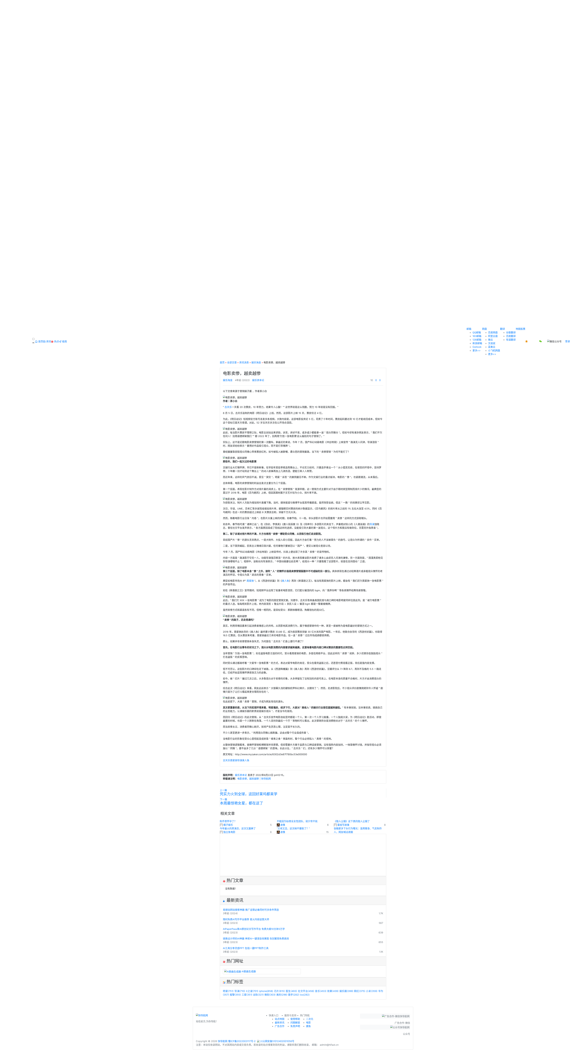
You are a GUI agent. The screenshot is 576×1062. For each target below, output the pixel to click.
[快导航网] (202, 1016)
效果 (332, 991)
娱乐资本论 (258, 380)
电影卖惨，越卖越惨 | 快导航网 (254, 778)
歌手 (293, 994)
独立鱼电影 (229, 832)
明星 (228, 991)
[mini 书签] (288, 1057)
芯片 (279, 991)
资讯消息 (244, 362)
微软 (270, 994)
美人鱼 (285, 580)
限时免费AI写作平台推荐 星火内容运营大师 (246, 919)
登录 (567, 341)
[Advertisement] (303, 855)
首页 (222, 362)
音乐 (320, 991)
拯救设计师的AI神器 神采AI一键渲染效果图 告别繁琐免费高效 (256, 938)
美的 (281, 994)
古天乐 (228, 407)
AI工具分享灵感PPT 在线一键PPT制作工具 (245, 948)
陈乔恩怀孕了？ (228, 821)
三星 (247, 994)
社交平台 (306, 991)
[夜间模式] (288, 1060)
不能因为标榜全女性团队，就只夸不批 (297, 821)
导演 (372, 524)
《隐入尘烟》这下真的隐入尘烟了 (352, 821)
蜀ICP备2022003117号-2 (242, 1041)
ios (305, 994)
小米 (371, 991)
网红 (359, 991)
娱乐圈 (346, 991)
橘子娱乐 (228, 824)
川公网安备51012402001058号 (277, 1041)
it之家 (252, 991)
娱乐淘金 (256, 362)
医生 (291, 991)
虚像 (282, 824)
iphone (266, 991)
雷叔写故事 (343, 824)
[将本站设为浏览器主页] (526, 341)
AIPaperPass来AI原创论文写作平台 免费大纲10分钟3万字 (254, 928)
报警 (235, 994)
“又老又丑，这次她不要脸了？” (293, 828)
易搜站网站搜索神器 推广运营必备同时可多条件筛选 (251, 909)
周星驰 (250, 580)
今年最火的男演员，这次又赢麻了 (238, 828)
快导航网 (222, 1041)
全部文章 (232, 362)
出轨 (258, 994)
